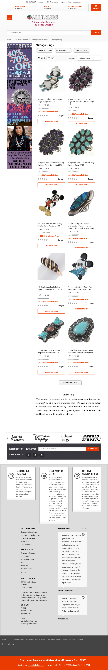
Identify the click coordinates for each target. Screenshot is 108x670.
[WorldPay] (70, 654)
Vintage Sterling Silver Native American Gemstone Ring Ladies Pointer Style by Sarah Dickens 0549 (81, 226)
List (52, 58)
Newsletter (25, 542)
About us (5, 640)
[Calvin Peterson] (17, 437)
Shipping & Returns (28, 553)
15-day (47, 8)
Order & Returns (69, 640)
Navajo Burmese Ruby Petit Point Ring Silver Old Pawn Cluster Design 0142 (81, 101)
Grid (43, 58)
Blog (22, 563)
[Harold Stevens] (91, 437)
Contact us (81, 640)
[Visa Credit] (75, 654)
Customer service (17, 640)
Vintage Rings (57, 40)
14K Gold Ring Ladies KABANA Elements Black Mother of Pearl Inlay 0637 (51, 289)
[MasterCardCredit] (76, 654)
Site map (29, 640)
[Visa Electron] (89, 654)
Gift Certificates (26, 545)
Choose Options (51, 121)
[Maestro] (95, 654)
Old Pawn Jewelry (21, 40)
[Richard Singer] (66, 437)
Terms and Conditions (29, 532)
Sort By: (72, 58)
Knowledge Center (27, 559)
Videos (23, 572)
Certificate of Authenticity (30, 535)
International (20, 8)
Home (9, 40)
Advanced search (54, 640)
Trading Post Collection (39, 40)
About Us (24, 566)
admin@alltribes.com (36, 665)
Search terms (40, 640)
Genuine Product (75, 8)
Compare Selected (70, 383)
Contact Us (25, 556)
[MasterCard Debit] (81, 654)
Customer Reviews (28, 538)
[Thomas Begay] (41, 437)
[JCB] (102, 654)
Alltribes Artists (26, 569)
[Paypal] (61, 654)
